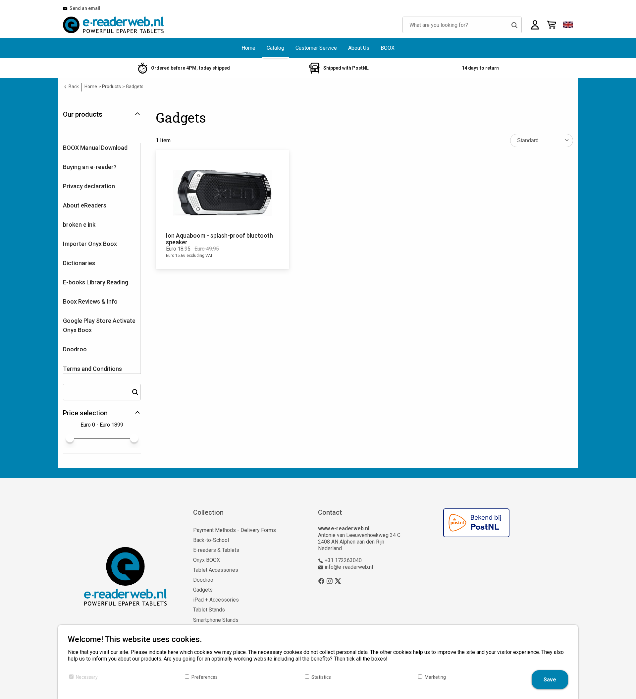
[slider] (70, 438)
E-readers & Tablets (216, 550)
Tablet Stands (209, 610)
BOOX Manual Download (95, 147)
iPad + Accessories (216, 600)
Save (550, 679)
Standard (528, 140)
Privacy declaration (89, 186)
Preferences (204, 677)
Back (73, 86)
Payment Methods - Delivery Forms (234, 530)
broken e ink (79, 224)
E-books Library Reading (95, 282)
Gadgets (203, 590)
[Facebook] (321, 580)
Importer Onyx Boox (90, 243)
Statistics (321, 677)
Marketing (435, 677)
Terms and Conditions (92, 368)
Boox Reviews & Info (90, 301)
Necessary (87, 677)
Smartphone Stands (215, 620)
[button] (568, 25)
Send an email (84, 8)
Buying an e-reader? (90, 166)
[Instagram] (329, 580)
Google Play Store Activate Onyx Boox (99, 325)
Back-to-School (211, 540)
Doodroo (75, 349)
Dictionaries (79, 263)
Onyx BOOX (206, 560)
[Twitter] (338, 580)
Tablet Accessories (215, 570)
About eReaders (84, 205)
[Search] (514, 25)
